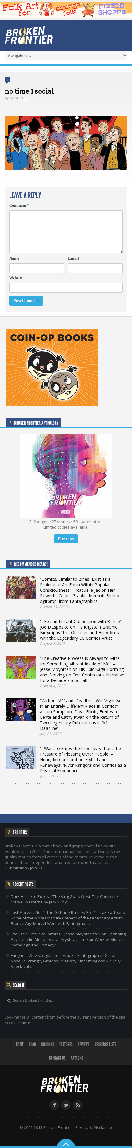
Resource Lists (105, 1044)
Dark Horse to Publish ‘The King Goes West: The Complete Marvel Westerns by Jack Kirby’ (64, 899)
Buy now (66, 538)
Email (73, 258)
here (25, 1022)
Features (65, 1044)
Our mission (16, 868)
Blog (32, 1044)
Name (14, 258)
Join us (36, 868)
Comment (19, 205)
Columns (47, 1044)
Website (16, 277)
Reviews (83, 1044)
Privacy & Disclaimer (94, 1127)
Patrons (77, 1058)
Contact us (57, 1058)
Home (20, 1044)
